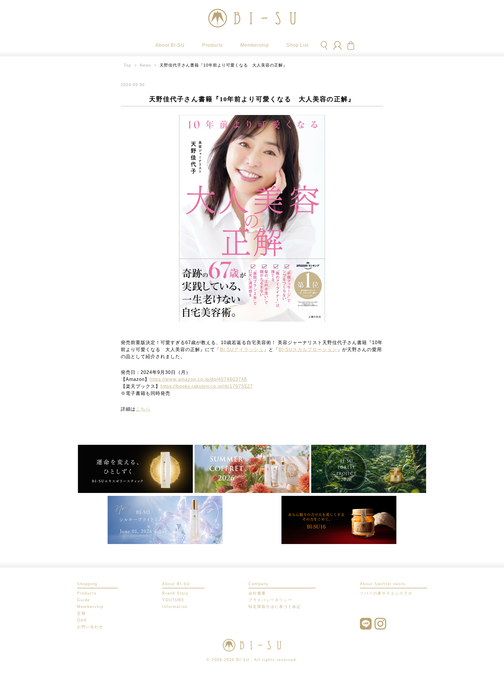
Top (127, 65)
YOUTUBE (173, 600)
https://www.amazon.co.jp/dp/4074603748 (198, 379)
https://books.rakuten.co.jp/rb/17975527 (206, 386)
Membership (90, 606)
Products (87, 593)
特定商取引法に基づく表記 (275, 606)
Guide (83, 600)
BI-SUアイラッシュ (242, 349)
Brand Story (175, 593)
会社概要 (257, 593)
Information (175, 606)
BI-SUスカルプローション (308, 349)
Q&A (82, 620)
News (145, 65)
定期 (81, 613)
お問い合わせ (90, 627)
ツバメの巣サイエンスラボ (386, 593)
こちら (143, 409)
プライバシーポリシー (270, 600)
